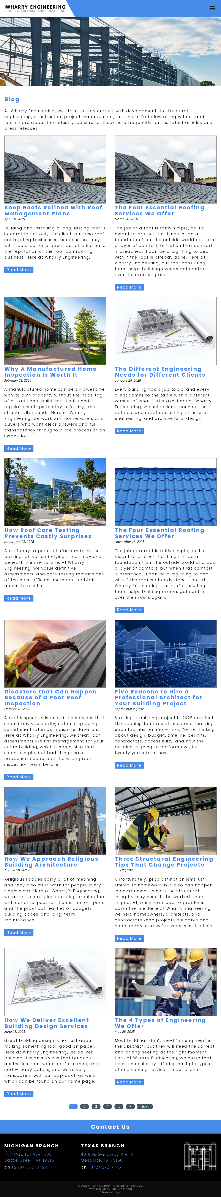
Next (144, 1106)
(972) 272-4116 (104, 1167)
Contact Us (110, 1127)
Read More (19, 269)
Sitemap (106, 1192)
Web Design (97, 1189)
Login (117, 1192)
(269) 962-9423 (29, 1167)
